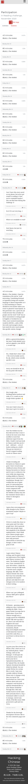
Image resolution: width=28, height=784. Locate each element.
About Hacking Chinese (14, 767)
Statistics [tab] (14, 26)
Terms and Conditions (14, 769)
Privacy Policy (14, 771)
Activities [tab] (5, 26)
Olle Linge (15, 22)
